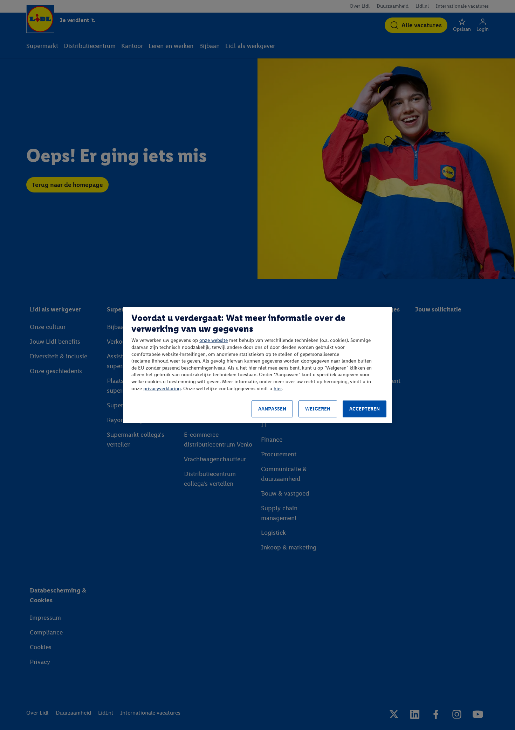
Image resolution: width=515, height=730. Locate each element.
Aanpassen (272, 409)
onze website (213, 341)
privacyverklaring (162, 389)
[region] (257, 365)
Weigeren (317, 409)
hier (278, 389)
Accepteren (364, 409)
